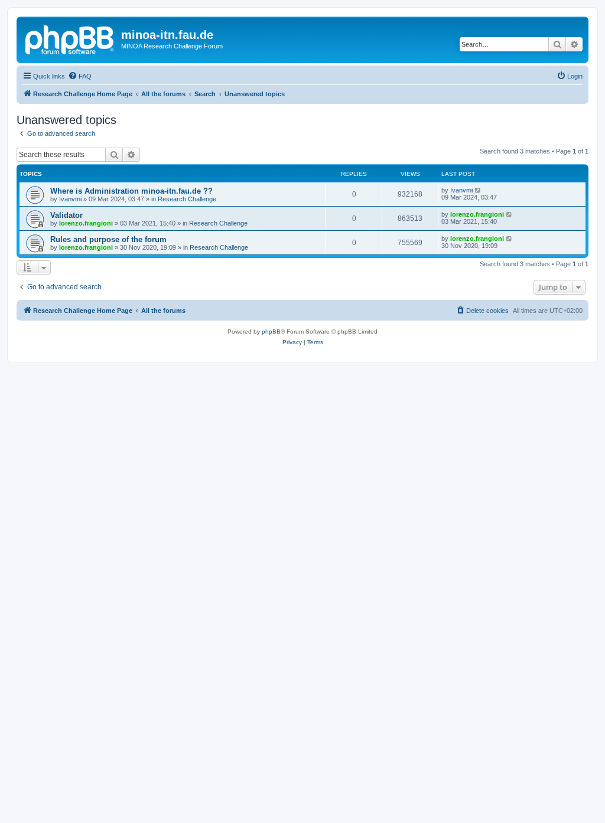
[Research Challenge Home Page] (70, 38)
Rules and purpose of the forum (108, 239)
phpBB (271, 331)
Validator (66, 215)
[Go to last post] (478, 190)
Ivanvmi (70, 199)
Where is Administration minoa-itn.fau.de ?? (131, 191)
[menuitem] (80, 76)
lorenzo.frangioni (86, 223)
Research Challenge (187, 199)
